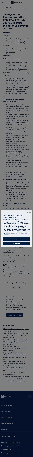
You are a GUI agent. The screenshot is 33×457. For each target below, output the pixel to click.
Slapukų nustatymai (16, 239)
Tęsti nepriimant (27, 212)
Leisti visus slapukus (16, 243)
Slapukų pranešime (12, 233)
